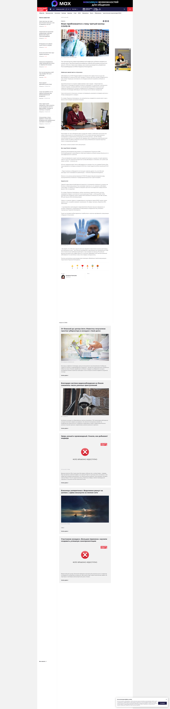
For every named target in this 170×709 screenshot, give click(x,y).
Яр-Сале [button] (74, 9)
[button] (85, 116)
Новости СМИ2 (63, 322)
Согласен (162, 703)
